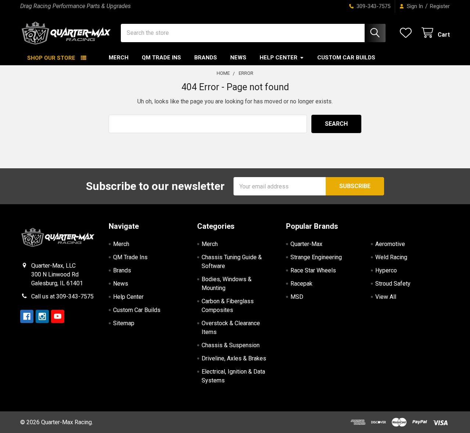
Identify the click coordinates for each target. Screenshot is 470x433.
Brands (205, 57)
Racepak (301, 283)
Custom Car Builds (346, 57)
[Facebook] (26, 316)
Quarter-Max (306, 244)
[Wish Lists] (407, 32)
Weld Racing (391, 257)
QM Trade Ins (161, 57)
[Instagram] (42, 316)
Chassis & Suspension (231, 345)
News (238, 57)
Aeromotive (390, 244)
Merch (119, 57)
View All (385, 296)
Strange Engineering (316, 257)
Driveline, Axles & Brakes (234, 358)
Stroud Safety (393, 283)
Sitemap (123, 323)
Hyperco (386, 270)
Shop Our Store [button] (51, 58)
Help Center (278, 57)
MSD (296, 296)
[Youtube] (57, 316)
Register (440, 6)
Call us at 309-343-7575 (62, 296)
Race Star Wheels (313, 270)
